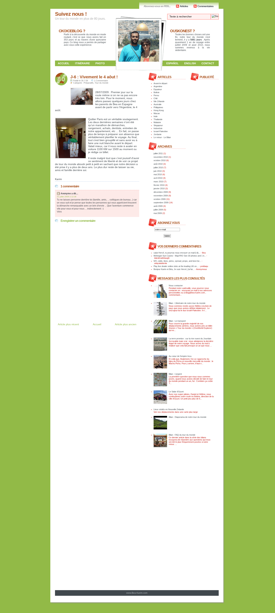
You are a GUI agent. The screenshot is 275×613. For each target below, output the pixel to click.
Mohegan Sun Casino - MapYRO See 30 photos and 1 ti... (180, 256)
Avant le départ (160, 83)
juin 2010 (158, 171)
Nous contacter (176, 285)
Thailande (158, 119)
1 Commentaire (101, 80)
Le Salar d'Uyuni (176, 391)
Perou (156, 95)
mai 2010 (158, 174)
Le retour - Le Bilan (162, 137)
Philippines (158, 107)
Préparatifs (89, 83)
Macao (157, 113)
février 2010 (159, 185)
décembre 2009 (161, 192)
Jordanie (157, 134)
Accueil (63, 63)
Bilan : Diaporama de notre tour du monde (187, 417)
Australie (157, 104)
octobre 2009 (160, 199)
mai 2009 (158, 213)
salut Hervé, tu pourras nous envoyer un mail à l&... (177, 253)
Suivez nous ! (71, 14)
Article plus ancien (125, 324)
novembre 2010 (161, 157)
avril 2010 (158, 178)
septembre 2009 (161, 202)
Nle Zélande (159, 101)
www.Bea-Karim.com (136, 593)
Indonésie (158, 128)
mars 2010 (158, 181)
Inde (156, 116)
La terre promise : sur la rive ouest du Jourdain (190, 338)
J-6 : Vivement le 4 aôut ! (94, 77)
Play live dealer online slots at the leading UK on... (176, 266)
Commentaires (205, 6)
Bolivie (156, 92)
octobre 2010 (160, 160)
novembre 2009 (161, 195)
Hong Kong (159, 110)
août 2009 (158, 206)
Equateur (158, 89)
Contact (207, 63)
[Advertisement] (99, 304)
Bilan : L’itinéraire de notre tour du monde (187, 303)
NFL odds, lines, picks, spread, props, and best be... (177, 261)
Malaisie (157, 122)
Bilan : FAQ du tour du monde (182, 435)
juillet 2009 (158, 210)
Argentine (158, 86)
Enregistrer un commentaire (78, 220)
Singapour (158, 125)
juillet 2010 (158, 167)
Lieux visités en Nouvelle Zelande (169, 409)
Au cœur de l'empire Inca (180, 356)
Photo (100, 63)
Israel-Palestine (161, 131)
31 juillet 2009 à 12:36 (66, 197)
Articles (184, 6)
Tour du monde (101, 83)
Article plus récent (68, 324)
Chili (155, 98)
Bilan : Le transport (177, 321)
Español (172, 63)
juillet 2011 (158, 153)
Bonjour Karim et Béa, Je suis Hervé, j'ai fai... (174, 269)
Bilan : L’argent (175, 374)
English (190, 63)
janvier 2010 (159, 188)
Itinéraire (82, 63)
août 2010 (158, 164)
